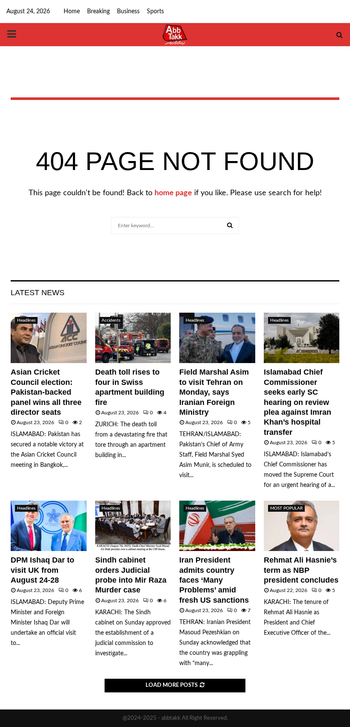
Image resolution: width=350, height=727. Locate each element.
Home (72, 12)
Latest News (37, 292)
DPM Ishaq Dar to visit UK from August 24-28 (42, 570)
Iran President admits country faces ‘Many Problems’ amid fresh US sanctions (214, 580)
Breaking (98, 12)
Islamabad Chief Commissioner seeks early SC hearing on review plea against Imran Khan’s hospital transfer (297, 402)
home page (173, 193)
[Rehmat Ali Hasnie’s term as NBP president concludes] (302, 526)
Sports (155, 12)
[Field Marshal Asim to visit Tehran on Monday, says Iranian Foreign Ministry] (217, 338)
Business (128, 12)
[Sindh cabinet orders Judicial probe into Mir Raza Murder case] (133, 526)
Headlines (26, 320)
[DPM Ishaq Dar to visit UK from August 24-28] (49, 526)
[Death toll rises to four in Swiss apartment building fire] (133, 338)
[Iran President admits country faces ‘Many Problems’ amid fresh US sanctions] (217, 526)
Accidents (111, 320)
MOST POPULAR (286, 508)
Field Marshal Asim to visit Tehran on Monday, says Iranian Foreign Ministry (214, 392)
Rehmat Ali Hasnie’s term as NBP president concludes (301, 570)
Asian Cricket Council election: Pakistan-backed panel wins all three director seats (46, 392)
